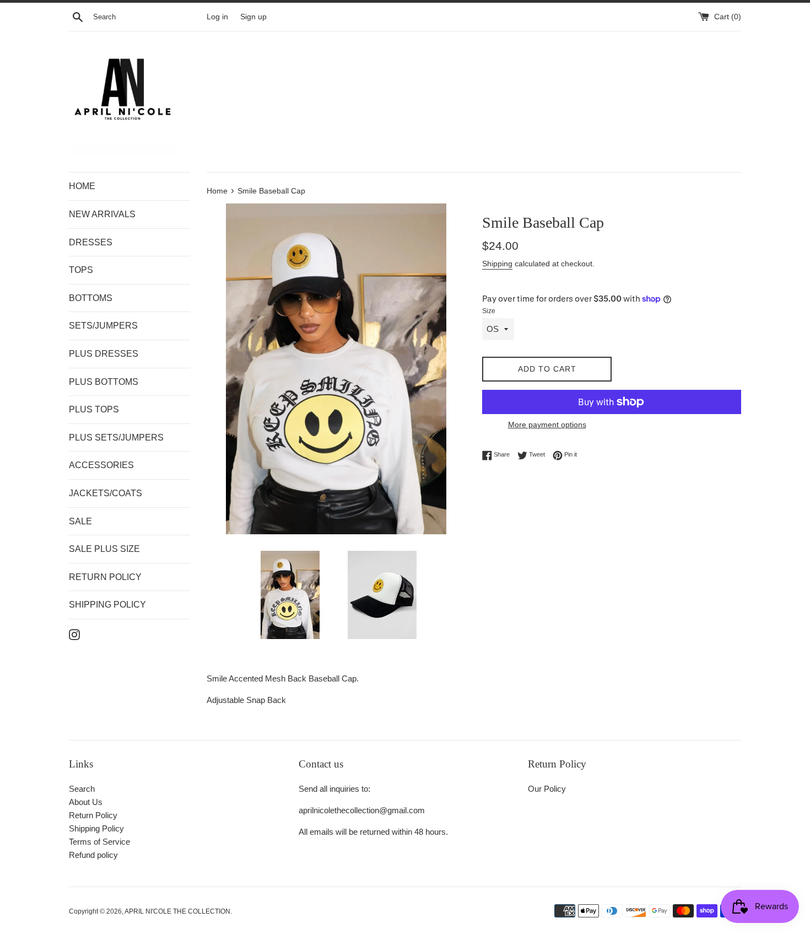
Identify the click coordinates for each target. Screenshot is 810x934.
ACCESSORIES (101, 465)
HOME (82, 186)
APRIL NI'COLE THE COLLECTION (177, 911)
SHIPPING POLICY (107, 604)
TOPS (81, 270)
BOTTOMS (90, 298)
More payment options (547, 424)
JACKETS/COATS (105, 493)
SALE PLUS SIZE (104, 549)
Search (82, 788)
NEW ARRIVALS (102, 214)
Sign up (253, 17)
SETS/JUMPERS (103, 325)
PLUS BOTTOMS (103, 382)
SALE (80, 521)
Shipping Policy (96, 828)
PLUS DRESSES (103, 353)
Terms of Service (99, 841)
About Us (85, 802)
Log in (217, 17)
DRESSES (90, 242)
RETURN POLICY (105, 577)
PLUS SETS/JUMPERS (116, 437)
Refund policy (93, 855)
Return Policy (93, 815)
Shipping (497, 263)
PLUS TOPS (94, 409)
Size (488, 311)
